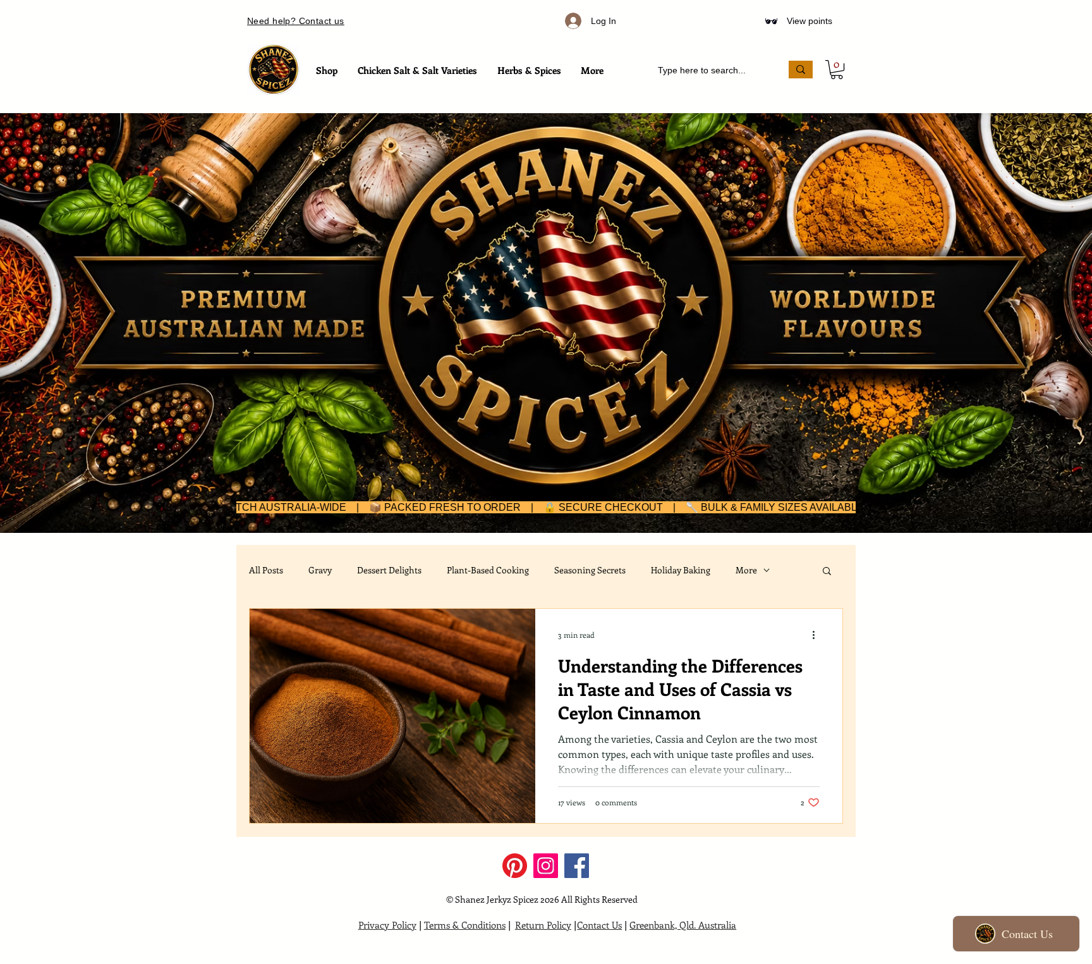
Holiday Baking (680, 570)
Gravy (320, 570)
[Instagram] (545, 865)
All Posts (266, 570)
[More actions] (817, 634)
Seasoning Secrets (590, 570)
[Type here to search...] (801, 69)
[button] (836, 69)
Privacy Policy (387, 924)
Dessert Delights (389, 570)
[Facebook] (576, 865)
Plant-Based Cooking (488, 570)
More (746, 570)
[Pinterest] (514, 865)
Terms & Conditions (465, 924)
